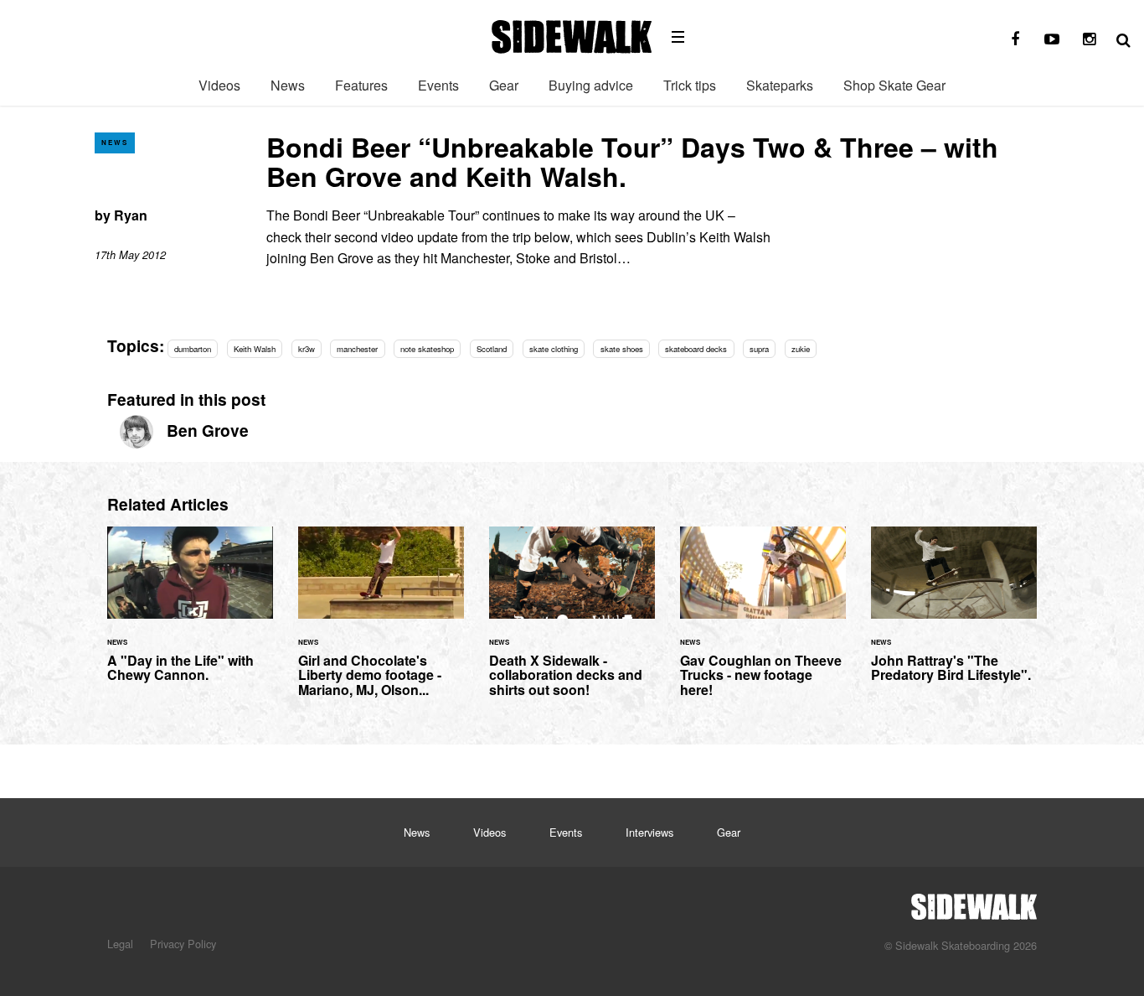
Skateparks (779, 85)
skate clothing (553, 349)
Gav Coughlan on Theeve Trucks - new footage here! (763, 622)
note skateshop (427, 349)
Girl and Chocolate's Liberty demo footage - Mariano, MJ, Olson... (381, 622)
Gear (503, 85)
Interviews (649, 832)
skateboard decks (696, 349)
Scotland (492, 349)
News (288, 85)
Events (438, 85)
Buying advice (591, 85)
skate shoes (621, 349)
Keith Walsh (255, 349)
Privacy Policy (183, 944)
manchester (357, 349)
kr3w (306, 349)
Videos (219, 85)
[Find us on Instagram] (1088, 39)
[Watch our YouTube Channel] (1052, 39)
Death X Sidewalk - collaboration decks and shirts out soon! (572, 622)
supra (759, 349)
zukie (800, 349)
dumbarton (192, 349)
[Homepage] (974, 902)
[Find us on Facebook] (1015, 39)
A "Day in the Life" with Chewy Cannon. (190, 615)
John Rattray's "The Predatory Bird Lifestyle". (954, 615)
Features (361, 85)
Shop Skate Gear (894, 85)
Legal (120, 944)
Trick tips (689, 85)
